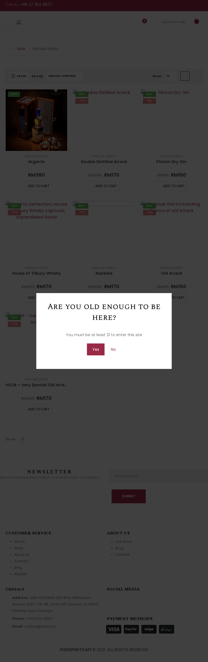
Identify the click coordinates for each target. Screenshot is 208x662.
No (113, 349)
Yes (95, 349)
